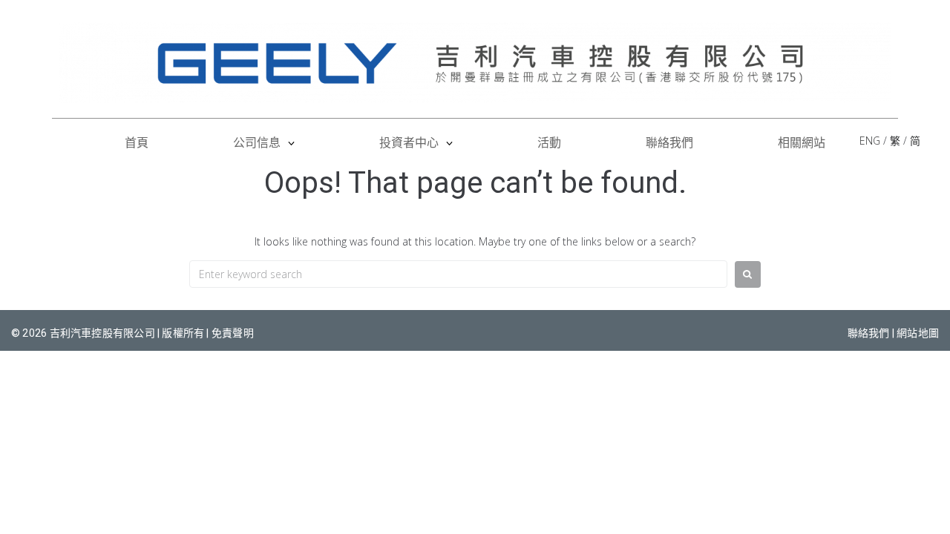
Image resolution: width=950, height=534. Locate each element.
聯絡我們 (869, 333)
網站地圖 (918, 333)
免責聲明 (233, 333)
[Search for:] (458, 274)
